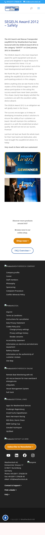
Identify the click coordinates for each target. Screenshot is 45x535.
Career (9, 276)
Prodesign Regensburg (15, 409)
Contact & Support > (13, 485)
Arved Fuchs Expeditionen (16, 413)
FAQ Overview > (22, 250)
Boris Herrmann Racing (15, 416)
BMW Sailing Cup (13, 424)
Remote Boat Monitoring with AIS (19, 375)
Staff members (12, 280)
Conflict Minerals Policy (15, 294)
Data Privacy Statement (15, 323)
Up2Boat (9, 431)
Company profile (12, 272)
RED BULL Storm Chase (15, 420)
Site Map (9, 361)
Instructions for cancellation (17, 319)
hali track (10, 392)
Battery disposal (12, 350)
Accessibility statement (15, 340)
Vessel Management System (17, 388)
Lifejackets (10, 385)
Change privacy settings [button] (19, 329)
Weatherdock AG (28, 519)
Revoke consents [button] (16, 337)
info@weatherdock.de (18, 479)
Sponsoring (10, 287)
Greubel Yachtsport (14, 427)
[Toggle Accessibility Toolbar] (5, 518)
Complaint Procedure (14, 291)
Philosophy (10, 283)
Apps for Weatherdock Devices (18, 405)
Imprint (9, 312)
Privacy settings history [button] (19, 333)
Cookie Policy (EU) (13, 326)
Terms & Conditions (14, 315)
